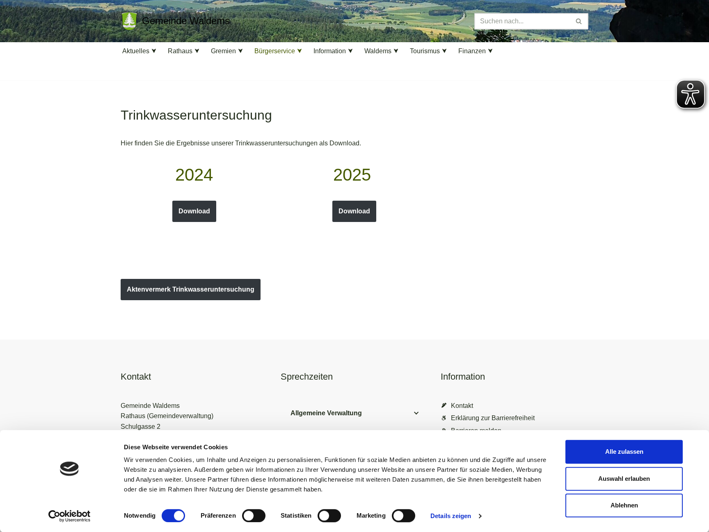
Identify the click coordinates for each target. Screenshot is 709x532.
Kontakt (462, 405)
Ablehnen (624, 505)
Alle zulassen (624, 451)
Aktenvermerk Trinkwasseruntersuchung (190, 289)
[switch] (253, 515)
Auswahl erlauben (624, 478)
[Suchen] (579, 21)
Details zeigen (450, 515)
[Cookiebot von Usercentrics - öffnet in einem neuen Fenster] (69, 516)
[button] (153, 50)
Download (194, 211)
